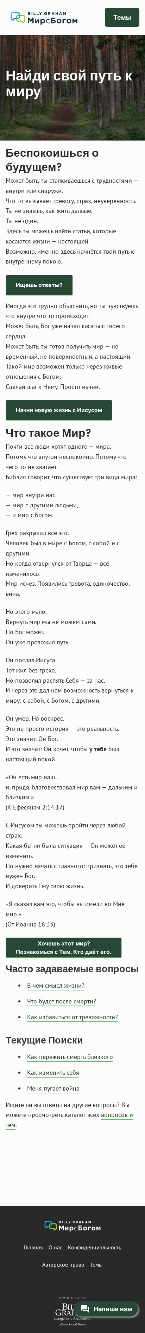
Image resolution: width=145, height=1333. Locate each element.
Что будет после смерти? (61, 1001)
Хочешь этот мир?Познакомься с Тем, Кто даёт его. (64, 947)
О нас (55, 1247)
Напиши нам (113, 1309)
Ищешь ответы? (39, 284)
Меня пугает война (53, 1088)
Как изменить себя (53, 1072)
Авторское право (63, 1264)
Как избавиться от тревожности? (72, 1017)
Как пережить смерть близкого (70, 1057)
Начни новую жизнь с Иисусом (59, 410)
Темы (122, 17)
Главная (33, 1247)
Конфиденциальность (94, 1247)
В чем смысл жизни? (55, 985)
